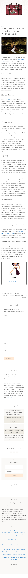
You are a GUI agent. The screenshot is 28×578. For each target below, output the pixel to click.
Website (6, 351)
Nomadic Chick (14, 8)
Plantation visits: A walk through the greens (14, 554)
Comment (6, 315)
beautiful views (19, 246)
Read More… (10, 397)
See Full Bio (13, 281)
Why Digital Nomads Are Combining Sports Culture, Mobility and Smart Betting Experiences (14, 437)
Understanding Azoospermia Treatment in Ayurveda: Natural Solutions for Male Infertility (14, 412)
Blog (3, 26)
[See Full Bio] (18, 281)
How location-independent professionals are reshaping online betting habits (14, 419)
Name (5, 336)
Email (5, 343)
